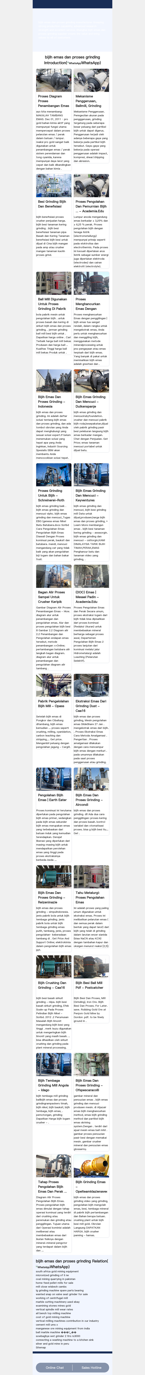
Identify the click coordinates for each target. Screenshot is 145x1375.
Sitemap (41, 1347)
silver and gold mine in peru (52, 1343)
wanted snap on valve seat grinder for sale (62, 1294)
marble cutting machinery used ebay (58, 1302)
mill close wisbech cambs (51, 1286)
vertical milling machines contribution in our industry (67, 1321)
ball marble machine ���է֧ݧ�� (56, 1332)
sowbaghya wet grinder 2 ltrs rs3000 (58, 1336)
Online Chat (55, 1367)
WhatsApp (90, 62)
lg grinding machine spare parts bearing (60, 1290)
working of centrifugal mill (52, 1298)
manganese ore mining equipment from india (63, 1328)
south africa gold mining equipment (57, 1271)
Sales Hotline (91, 1367)
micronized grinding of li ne (52, 1275)
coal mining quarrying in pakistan (55, 1279)
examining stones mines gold (53, 1305)
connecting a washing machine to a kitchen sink (65, 1340)
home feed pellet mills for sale (54, 1283)
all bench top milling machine (53, 1313)
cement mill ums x (47, 1324)
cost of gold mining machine (53, 1317)
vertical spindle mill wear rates (54, 1309)
